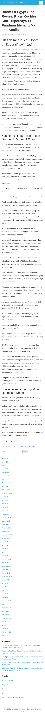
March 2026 (5, 472)
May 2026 (5, 465)
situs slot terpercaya (8, 680)
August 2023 (6, 580)
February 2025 (6, 517)
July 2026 (5, 462)
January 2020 (6, 635)
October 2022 (6, 615)
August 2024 (6, 538)
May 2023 (5, 590)
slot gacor (5, 685)
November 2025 (6, 486)
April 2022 (5, 625)
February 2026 (6, 476)
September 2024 (7, 535)
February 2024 (6, 559)
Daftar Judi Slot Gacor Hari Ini (23, 446)
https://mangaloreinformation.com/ (12, 697)
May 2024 (5, 549)
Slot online (5, 702)
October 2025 (6, 490)
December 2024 (6, 524)
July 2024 (5, 542)
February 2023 (6, 601)
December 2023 (6, 566)
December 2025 (6, 483)
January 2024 (6, 563)
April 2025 (5, 510)
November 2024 (6, 528)
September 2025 (7, 493)
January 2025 (6, 521)
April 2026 (5, 469)
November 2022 (6, 611)
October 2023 (6, 573)
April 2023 (5, 594)
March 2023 (5, 597)
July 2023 (5, 583)
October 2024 (6, 531)
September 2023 (7, 576)
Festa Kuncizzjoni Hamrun (13, 3)
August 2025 (6, 497)
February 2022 (6, 632)
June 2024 (5, 545)
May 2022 (5, 621)
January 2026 (6, 479)
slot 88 (16, 415)
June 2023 (5, 587)
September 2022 (7, 618)
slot (3, 689)
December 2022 (6, 608)
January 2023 (6, 604)
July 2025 (5, 500)
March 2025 (5, 514)
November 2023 (6, 569)
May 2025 (5, 507)
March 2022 (5, 629)
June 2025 (5, 504)
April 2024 (5, 552)
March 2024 (5, 556)
